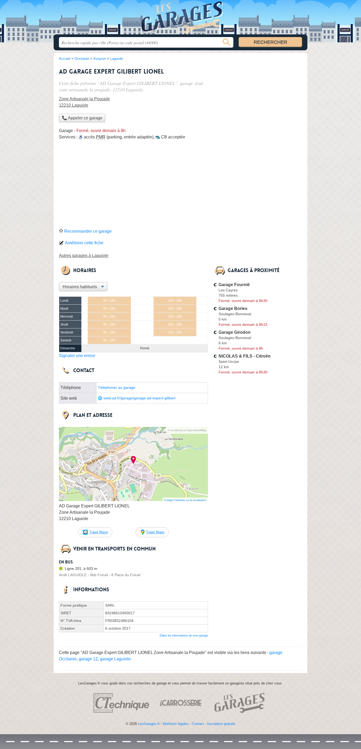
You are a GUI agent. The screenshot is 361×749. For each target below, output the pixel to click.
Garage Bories (233, 308)
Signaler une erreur (77, 355)
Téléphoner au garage (116, 388)
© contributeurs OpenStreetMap (187, 430)
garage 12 (88, 659)
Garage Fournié (234, 284)
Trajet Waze (98, 532)
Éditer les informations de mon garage (184, 635)
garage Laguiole (115, 659)
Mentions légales (176, 724)
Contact (198, 724)
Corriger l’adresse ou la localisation (185, 500)
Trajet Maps (155, 532)
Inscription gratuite (221, 724)
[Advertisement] (180, 186)
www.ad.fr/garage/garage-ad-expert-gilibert (139, 398)
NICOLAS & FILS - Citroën (245, 356)
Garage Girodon (235, 332)
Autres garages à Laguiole (83, 255)
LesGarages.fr (149, 724)
